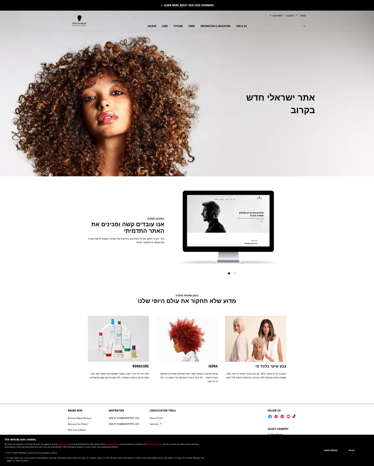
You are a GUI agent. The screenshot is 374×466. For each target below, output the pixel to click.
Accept (352, 450)
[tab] (229, 273)
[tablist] (229, 273)
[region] (187, 450)
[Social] (270, 416)
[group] (229, 230)
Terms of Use (63, 444)
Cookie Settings (330, 450)
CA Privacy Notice (154, 444)
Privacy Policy (112, 444)
